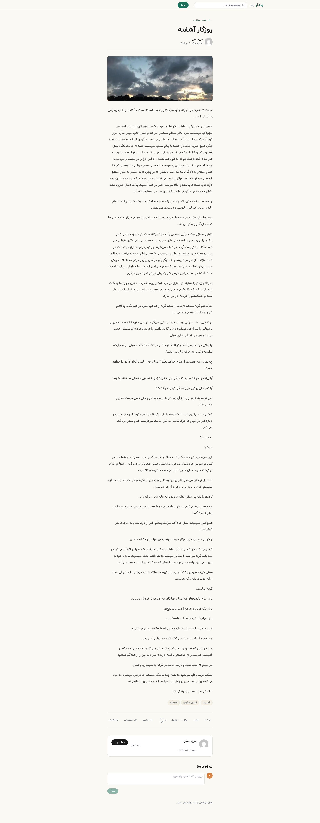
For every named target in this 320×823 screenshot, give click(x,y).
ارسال (113, 791)
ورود (183, 5)
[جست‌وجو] (243, 5)
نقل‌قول (175, 720)
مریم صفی (197, 39)
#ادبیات (206, 702)
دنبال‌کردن (120, 742)
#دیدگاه (174, 702)
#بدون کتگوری (190, 702)
